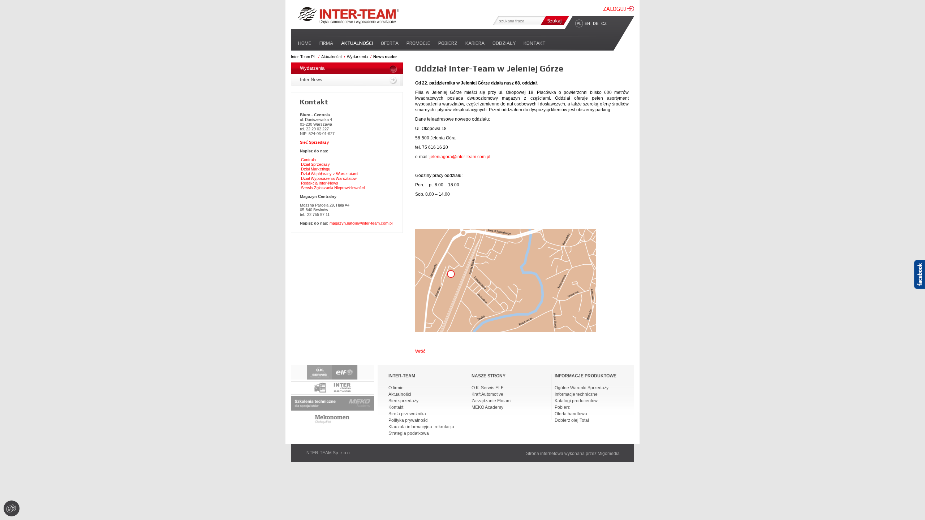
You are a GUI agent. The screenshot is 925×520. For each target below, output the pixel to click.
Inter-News (311, 79)
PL (579, 23)
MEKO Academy (487, 407)
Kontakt (534, 43)
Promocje (418, 43)
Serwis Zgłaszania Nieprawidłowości (333, 188)
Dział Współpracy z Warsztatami (329, 174)
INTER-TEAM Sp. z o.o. (328, 452)
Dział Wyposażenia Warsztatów (329, 178)
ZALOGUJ (615, 9)
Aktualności (357, 43)
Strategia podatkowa (408, 433)
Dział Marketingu (315, 169)
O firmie (396, 387)
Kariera (475, 43)
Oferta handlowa (571, 413)
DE (595, 23)
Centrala (308, 159)
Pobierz (447, 43)
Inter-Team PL (303, 57)
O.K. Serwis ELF (487, 387)
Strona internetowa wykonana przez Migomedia (573, 453)
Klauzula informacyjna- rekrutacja (421, 426)
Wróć (420, 351)
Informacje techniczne (576, 394)
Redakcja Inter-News (319, 183)
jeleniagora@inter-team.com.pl (460, 156)
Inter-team (348, 15)
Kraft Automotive (487, 394)
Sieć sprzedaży (403, 400)
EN (587, 23)
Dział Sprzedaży (315, 164)
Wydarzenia (357, 57)
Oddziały (504, 43)
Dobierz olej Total (572, 420)
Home (304, 43)
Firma (326, 43)
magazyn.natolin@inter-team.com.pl (361, 223)
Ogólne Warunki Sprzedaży (581, 387)
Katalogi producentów (576, 400)
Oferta (390, 43)
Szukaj (554, 20)
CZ (604, 23)
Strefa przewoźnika (407, 413)
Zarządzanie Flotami (492, 400)
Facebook (919, 287)
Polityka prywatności (408, 420)
